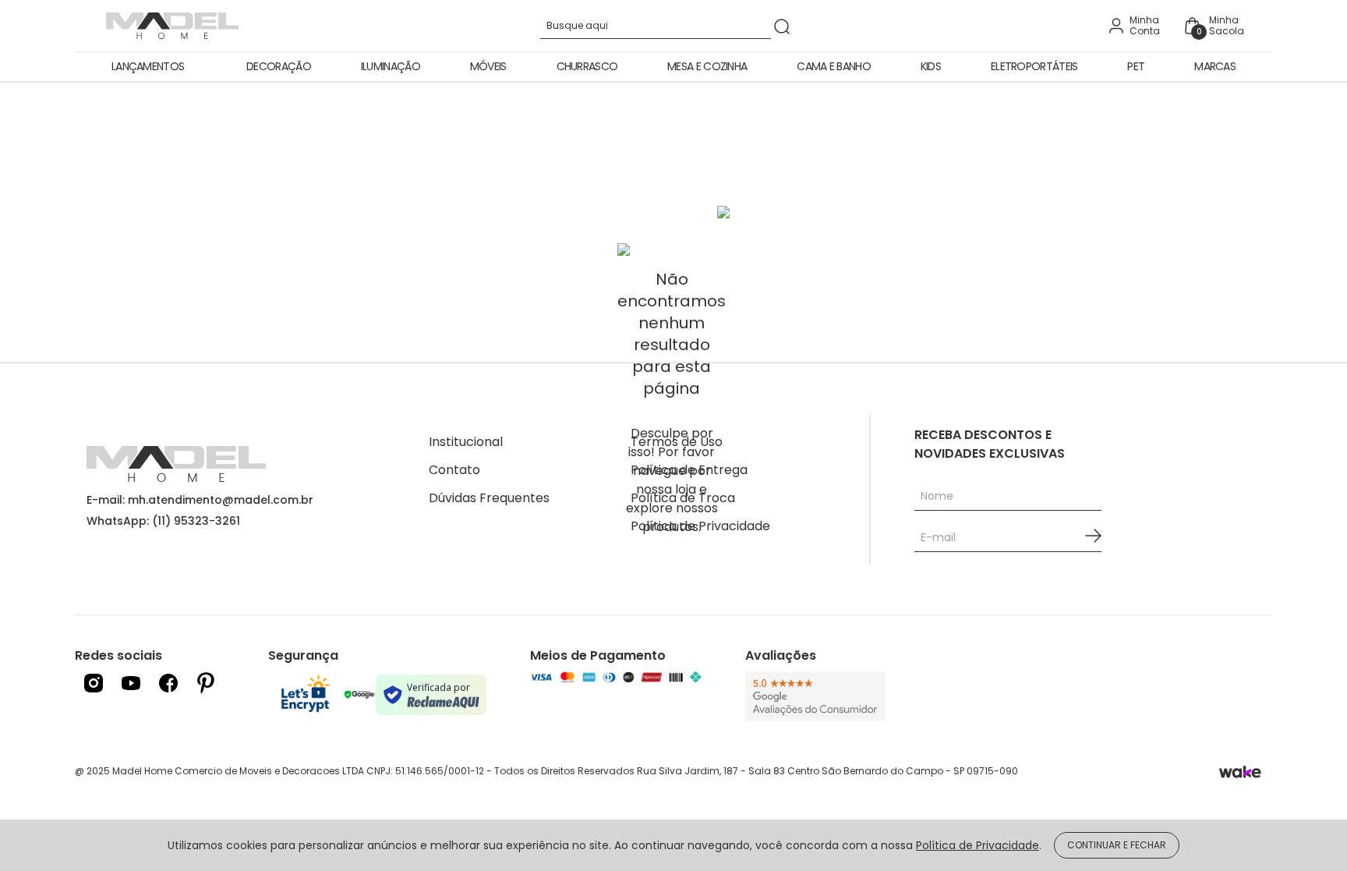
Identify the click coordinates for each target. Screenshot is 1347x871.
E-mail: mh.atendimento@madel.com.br (200, 500)
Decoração (278, 66)
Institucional (466, 442)
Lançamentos (147, 66)
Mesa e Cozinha (707, 66)
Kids (931, 66)
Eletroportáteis (1034, 66)
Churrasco (587, 66)
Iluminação (390, 66)
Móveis (488, 66)
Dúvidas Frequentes (489, 498)
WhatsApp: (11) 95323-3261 (163, 521)
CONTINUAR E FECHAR (1116, 845)
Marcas (1215, 66)
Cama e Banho (834, 66)
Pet (1135, 66)
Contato (454, 470)
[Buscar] (782, 26)
